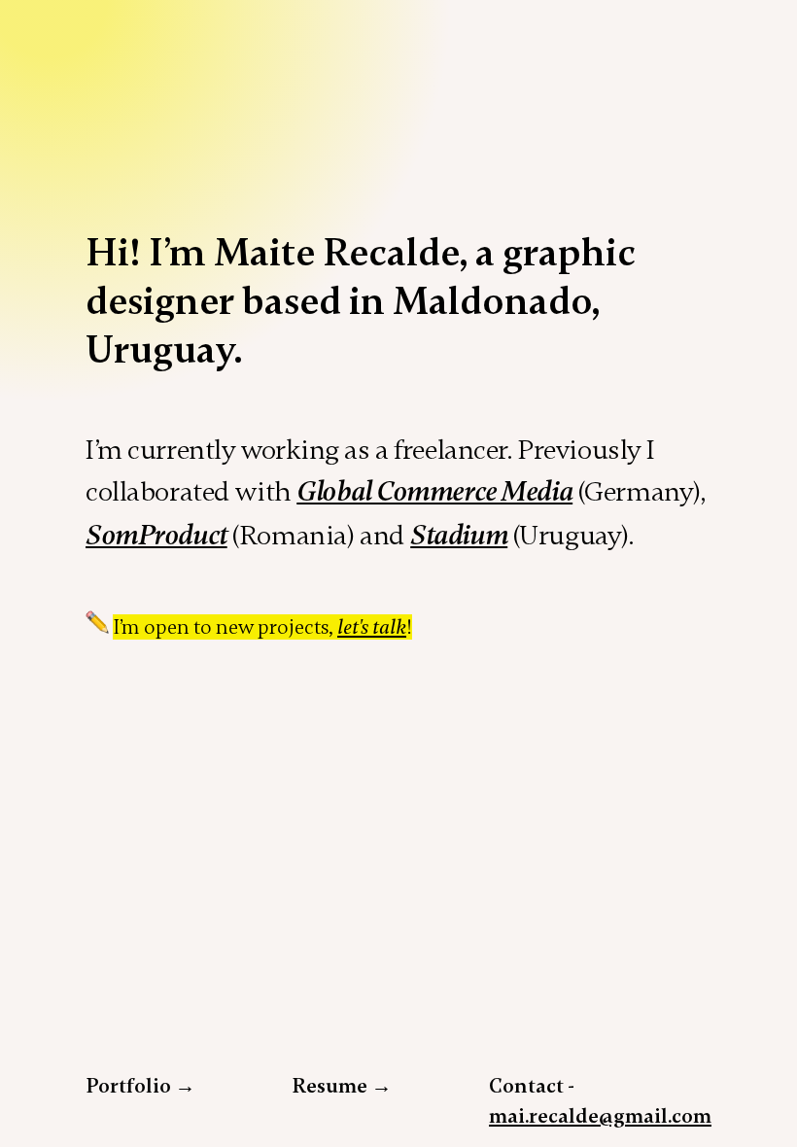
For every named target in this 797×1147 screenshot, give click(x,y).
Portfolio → (140, 1085)
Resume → (342, 1085)
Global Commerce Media (434, 491)
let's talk (371, 627)
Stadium (458, 535)
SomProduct (156, 535)
